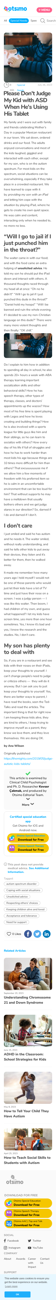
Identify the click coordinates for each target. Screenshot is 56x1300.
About (7, 1259)
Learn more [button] (11, 1286)
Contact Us (44, 1261)
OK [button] (17, 1294)
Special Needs (18, 20)
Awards (20, 1259)
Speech (35, 20)
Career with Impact (32, 1263)
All (5, 20)
